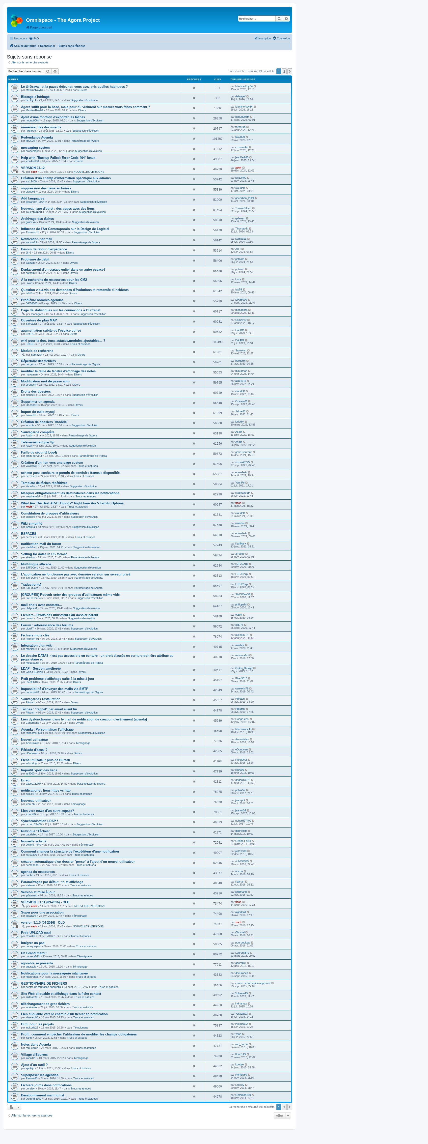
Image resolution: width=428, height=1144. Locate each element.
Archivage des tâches (37, 219)
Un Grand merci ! (34, 953)
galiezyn (31, 222)
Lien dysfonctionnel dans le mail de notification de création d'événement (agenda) (84, 719)
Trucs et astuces (80, 344)
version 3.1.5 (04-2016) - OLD (43, 922)
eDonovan (32, 753)
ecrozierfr (31, 476)
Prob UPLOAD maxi (36, 933)
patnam (30, 262)
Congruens (32, 722)
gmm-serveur (34, 455)
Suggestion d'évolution (84, 100)
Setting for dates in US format (44, 554)
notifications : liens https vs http (46, 790)
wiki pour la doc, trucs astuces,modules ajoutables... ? (63, 341)
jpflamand (31, 895)
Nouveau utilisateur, (36, 800)
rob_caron (32, 1047)
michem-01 (32, 638)
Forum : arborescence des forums (47, 625)
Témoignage (83, 743)
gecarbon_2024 (35, 201)
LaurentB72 (33, 956)
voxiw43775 (33, 465)
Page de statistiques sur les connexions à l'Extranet (60, 310)
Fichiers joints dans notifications (46, 1085)
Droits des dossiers (36, 391)
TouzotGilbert (34, 211)
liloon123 (31, 1058)
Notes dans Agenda (36, 1044)
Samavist (31, 323)
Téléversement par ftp (37, 442)
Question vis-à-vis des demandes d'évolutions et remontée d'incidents (75, 290)
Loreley (30, 1088)
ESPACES (28, 534)
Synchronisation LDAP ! (39, 821)
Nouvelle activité (33, 841)
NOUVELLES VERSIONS (89, 171)
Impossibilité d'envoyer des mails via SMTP (54, 689)
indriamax (31, 1007)
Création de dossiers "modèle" (44, 422)
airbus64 (31, 384)
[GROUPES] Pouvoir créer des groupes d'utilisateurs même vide (70, 595)
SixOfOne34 (33, 598)
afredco (30, 557)
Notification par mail (36, 239)
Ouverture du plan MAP (39, 320)
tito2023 (30, 140)
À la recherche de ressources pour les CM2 (54, 280)
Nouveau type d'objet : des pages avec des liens (58, 208)
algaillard (31, 915)
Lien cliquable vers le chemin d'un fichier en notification (64, 1014)
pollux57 (31, 793)
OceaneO (32, 404)
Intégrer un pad (33, 943)
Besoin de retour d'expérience (44, 249)
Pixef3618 (32, 682)
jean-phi (30, 803)
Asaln (29, 435)
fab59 (29, 293)
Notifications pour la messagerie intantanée (54, 973)
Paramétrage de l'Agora (85, 140)
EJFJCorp (32, 567)
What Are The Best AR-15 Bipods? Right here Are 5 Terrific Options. (73, 503)
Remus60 (31, 1078)
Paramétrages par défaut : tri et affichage (52, 882)
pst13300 (31, 854)
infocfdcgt (31, 763)
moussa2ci (32, 662)
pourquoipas (33, 946)
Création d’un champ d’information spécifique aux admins (66, 178)
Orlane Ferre (33, 844)
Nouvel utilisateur (34, 740)
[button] (289, 71)
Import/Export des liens (39, 770)
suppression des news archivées (46, 188)
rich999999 (32, 864)
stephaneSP (33, 496)
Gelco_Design (34, 671)
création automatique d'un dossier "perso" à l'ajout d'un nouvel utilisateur (78, 861)
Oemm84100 (33, 1098)
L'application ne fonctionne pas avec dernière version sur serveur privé (75, 574)
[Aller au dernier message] (255, 86)
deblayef (31, 100)
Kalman (30, 885)
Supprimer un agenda (37, 401)
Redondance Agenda (37, 137)
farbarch (31, 130)
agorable (31, 966)
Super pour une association (42, 912)
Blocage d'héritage (35, 97)
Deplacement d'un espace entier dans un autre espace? (63, 269)
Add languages (32, 198)
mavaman (32, 374)
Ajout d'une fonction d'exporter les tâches (53, 117)
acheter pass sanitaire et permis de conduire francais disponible (70, 473)
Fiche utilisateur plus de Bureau (45, 760)
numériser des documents (41, 127)
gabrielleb (31, 834)
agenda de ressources (38, 872)
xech (34, 171)
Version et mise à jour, (38, 892)
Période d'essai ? (34, 750)
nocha (29, 875)
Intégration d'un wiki (37, 645)
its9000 (30, 773)
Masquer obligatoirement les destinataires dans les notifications (70, 493)
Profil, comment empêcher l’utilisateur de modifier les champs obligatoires (79, 1034)
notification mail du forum (41, 544)
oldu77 (30, 628)
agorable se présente (37, 963)
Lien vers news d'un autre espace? (47, 811)
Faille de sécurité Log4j (39, 452)
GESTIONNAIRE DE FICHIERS (44, 983)
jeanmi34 (31, 814)
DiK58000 (31, 303)
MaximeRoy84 (34, 89)
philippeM (31, 608)
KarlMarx (31, 547)
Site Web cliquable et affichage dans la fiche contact (61, 994)
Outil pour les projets (37, 1024)
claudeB (30, 191)
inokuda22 (32, 1027)
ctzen (29, 618)
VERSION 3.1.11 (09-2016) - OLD (45, 902)
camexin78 (32, 692)
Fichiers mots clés (35, 635)
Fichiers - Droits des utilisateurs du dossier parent (59, 615)
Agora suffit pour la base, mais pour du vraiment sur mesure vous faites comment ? (85, 107)
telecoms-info (34, 732)
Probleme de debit (35, 259)
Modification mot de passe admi (45, 381)
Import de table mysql (38, 412)
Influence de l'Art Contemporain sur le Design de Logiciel (65, 229)
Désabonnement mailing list (42, 1095)
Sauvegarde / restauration (40, 699)
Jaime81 (31, 415)
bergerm (31, 364)
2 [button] (284, 71)
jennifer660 (32, 161)
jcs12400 (31, 181)
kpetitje (30, 1068)
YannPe (30, 486)
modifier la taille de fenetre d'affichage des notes (58, 371)
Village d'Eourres (34, 1055)
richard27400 (34, 824)
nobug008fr (32, 120)
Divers (83, 89)
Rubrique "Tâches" (35, 831)
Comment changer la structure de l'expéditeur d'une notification (70, 851)
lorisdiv (30, 425)
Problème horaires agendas (42, 300)
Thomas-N (32, 232)
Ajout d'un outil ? (34, 1065)
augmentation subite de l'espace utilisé (51, 330)
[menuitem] (34, 38)
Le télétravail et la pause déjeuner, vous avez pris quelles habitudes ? (74, 86)
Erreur (26, 780)
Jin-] (28, 252)
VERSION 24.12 (33, 168)
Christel (30, 936)
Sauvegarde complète (37, 432)
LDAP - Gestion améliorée (41, 668)
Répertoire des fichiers (38, 361)
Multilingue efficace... (37, 564)
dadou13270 (33, 783)
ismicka (30, 526)
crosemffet (32, 150)
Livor (29, 283)
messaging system (35, 147)
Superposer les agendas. (40, 1075)
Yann (29, 1037)
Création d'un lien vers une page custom (52, 462)
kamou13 (31, 242)
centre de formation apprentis (43, 986)
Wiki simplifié (31, 523)
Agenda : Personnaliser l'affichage (47, 729)
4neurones (32, 976)
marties (30, 648)
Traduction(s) (31, 584)
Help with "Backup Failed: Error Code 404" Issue (58, 158)
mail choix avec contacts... (41, 605)
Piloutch (30, 702)
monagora (37, 314)
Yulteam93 (32, 997)
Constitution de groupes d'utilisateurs (50, 513)
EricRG (30, 333)
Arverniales (32, 743)
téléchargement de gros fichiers (45, 1004)
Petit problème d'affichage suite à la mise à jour (57, 679)
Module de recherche (37, 351)
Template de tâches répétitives (44, 483)
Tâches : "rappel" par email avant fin (49, 709)
